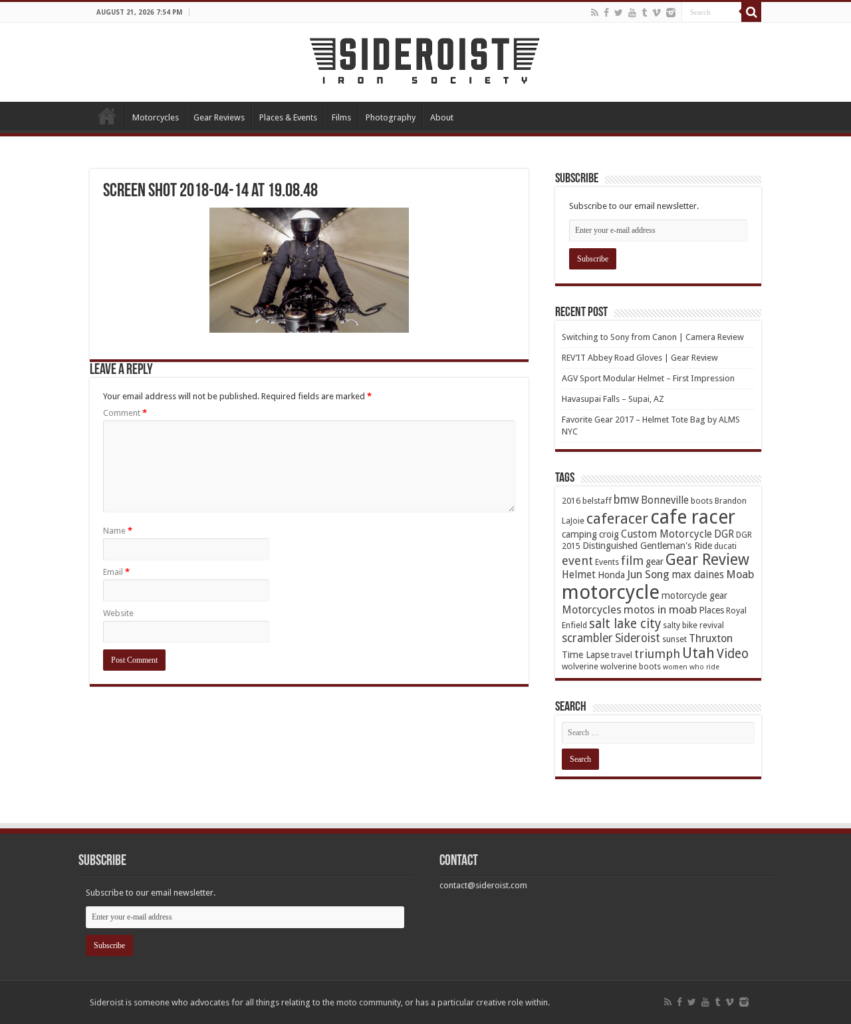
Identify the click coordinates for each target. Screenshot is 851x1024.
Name (117, 531)
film (632, 561)
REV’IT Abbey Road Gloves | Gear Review (640, 358)
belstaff (597, 501)
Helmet (579, 575)
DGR (724, 534)
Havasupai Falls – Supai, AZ (613, 399)
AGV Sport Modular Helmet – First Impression (648, 378)
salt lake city (625, 623)
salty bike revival (693, 625)
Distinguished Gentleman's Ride (647, 545)
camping (579, 534)
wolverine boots (630, 666)
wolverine (580, 666)
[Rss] (595, 13)
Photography (391, 117)
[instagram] (671, 13)
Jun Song (648, 574)
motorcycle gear (694, 595)
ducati (725, 546)
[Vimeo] (656, 13)
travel (621, 655)
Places (711, 610)
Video (733, 653)
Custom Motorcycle (666, 534)
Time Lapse (585, 654)
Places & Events (288, 117)
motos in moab (660, 609)
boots (702, 501)
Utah (698, 653)
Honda (611, 575)
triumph (657, 654)
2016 (571, 501)
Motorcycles (155, 117)
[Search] (751, 12)
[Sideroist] (425, 62)
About (441, 117)
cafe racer (692, 517)
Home (107, 116)
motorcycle (611, 592)
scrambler (587, 638)
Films (341, 117)
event (577, 561)
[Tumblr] (644, 13)
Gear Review (707, 559)
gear (655, 561)
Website (118, 613)
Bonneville (665, 500)
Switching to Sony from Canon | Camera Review (653, 337)
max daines (697, 575)
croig (609, 534)
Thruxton (711, 638)
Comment (125, 413)
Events (607, 562)
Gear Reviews (219, 117)
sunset (674, 639)
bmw (626, 499)
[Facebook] (606, 13)
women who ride (691, 667)
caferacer (617, 518)
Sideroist (637, 638)
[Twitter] (618, 13)
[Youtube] (632, 13)
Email (116, 572)
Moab (740, 574)
